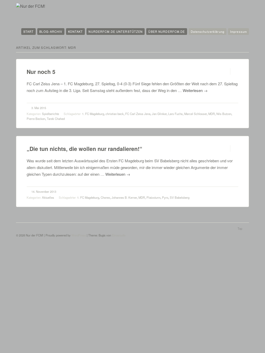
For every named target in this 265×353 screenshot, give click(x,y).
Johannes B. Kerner (124, 197)
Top (240, 228)
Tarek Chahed (56, 119)
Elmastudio (119, 235)
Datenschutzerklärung (207, 31)
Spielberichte (50, 114)
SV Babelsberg (179, 197)
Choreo (105, 197)
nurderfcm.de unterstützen (116, 31)
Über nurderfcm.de (166, 31)
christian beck (115, 114)
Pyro (165, 197)
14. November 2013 (43, 191)
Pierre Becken (36, 119)
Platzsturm (153, 197)
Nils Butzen (223, 114)
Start (28, 31)
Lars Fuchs (175, 114)
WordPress (78, 235)
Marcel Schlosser (195, 114)
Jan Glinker (159, 114)
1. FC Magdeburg (93, 114)
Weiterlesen (195, 90)
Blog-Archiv (50, 31)
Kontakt (75, 31)
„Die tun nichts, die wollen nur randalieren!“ (84, 149)
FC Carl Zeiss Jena (137, 114)
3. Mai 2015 (38, 108)
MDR (211, 114)
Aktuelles (48, 197)
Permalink (225, 71)
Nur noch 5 (41, 72)
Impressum (238, 31)
